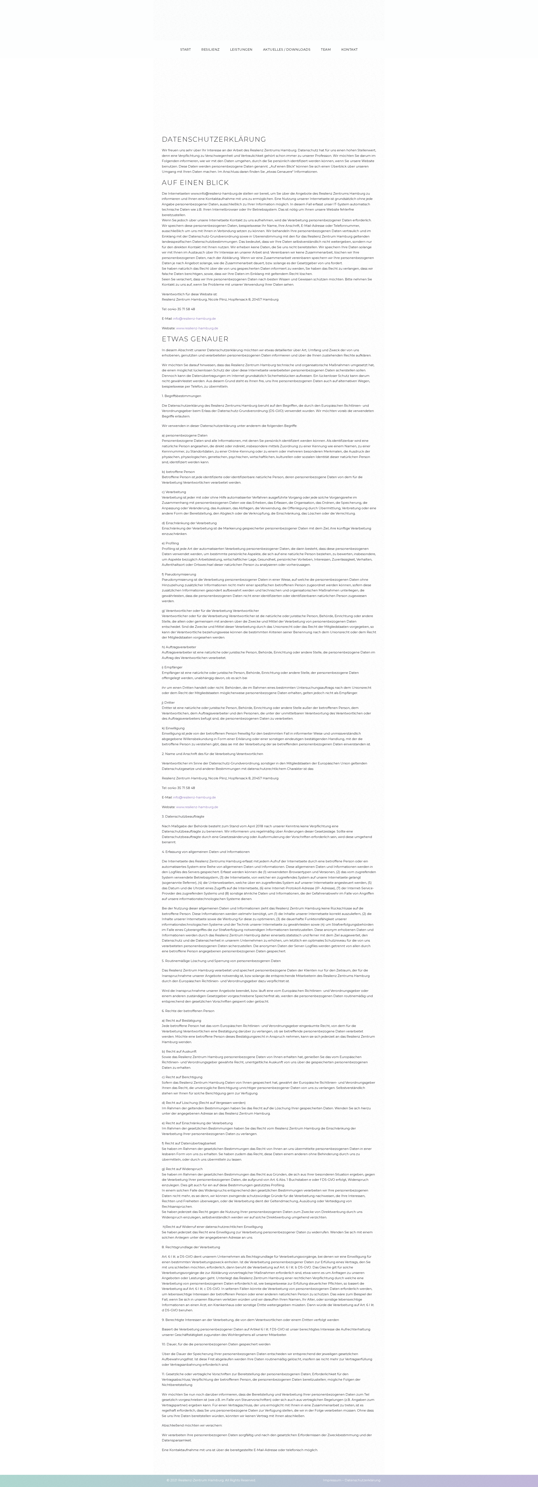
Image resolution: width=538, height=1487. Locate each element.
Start (185, 49)
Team (326, 49)
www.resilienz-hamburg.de (197, 328)
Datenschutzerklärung (362, 1480)
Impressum (332, 1480)
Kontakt (349, 49)
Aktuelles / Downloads (287, 49)
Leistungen (241, 49)
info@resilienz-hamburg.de (194, 319)
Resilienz (210, 49)
